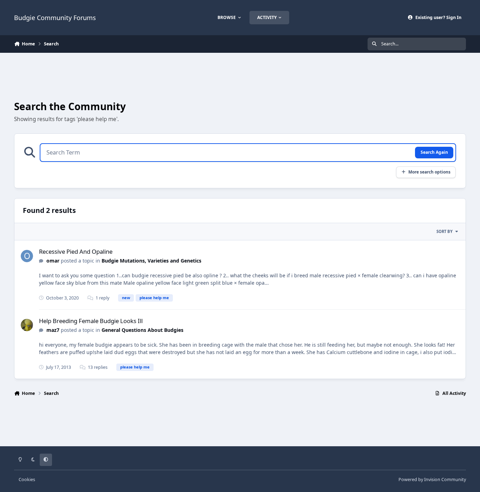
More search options (429, 172)
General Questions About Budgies (142, 330)
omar (52, 260)
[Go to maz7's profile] (27, 325)
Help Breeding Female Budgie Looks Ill (91, 321)
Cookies (27, 479)
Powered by (432, 479)
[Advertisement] (240, 76)
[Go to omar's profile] (27, 256)
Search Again (434, 152)
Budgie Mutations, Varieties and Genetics (151, 260)
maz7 (52, 330)
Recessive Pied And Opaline (75, 251)
